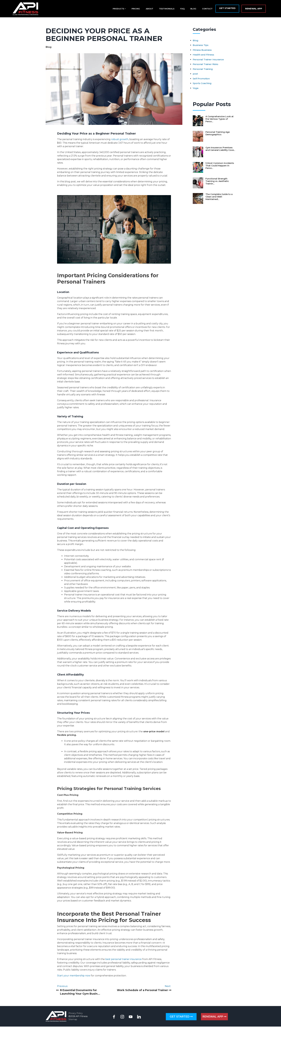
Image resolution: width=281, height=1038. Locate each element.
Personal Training (203, 69)
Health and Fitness (203, 54)
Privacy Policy (75, 1013)
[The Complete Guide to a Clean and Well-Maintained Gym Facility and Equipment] (198, 198)
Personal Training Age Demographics (217, 133)
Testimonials (166, 8)
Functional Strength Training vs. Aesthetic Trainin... (217, 181)
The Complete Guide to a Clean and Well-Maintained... (219, 197)
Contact (207, 8)
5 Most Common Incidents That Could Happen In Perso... (219, 165)
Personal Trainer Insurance (208, 59)
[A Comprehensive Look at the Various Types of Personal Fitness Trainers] (198, 120)
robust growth (119, 139)
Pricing (136, 8)
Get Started (227, 8)
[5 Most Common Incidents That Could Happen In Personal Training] (198, 167)
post (195, 73)
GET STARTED (180, 1016)
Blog (193, 8)
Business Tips (200, 45)
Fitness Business (202, 50)
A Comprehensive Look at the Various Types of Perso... (219, 119)
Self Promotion (201, 78)
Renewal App (253, 8)
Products (118, 8)
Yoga (195, 88)
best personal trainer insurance (123, 959)
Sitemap (72, 1019)
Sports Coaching (202, 83)
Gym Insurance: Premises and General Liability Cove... (220, 148)
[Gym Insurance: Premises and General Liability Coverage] (198, 151)
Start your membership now (73, 975)
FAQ (182, 8)
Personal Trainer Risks (205, 64)
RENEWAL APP (213, 1016)
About (149, 8)
